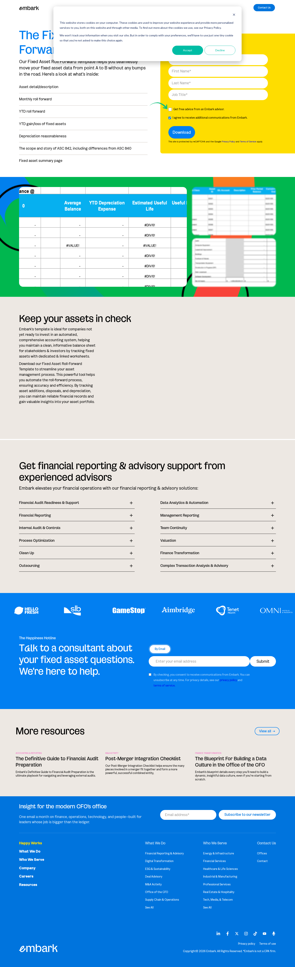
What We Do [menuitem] (29, 851)
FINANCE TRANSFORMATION (208, 753)
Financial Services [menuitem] (214, 861)
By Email (160, 649)
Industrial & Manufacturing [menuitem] (220, 876)
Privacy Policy (228, 141)
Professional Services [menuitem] (217, 884)
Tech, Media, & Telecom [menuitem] (218, 899)
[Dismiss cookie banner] (234, 15)
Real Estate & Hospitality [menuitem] (218, 892)
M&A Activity (111, 753)
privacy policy (228, 680)
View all (265, 731)
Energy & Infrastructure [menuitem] (218, 853)
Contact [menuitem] (262, 861)
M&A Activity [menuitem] (153, 884)
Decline (220, 50)
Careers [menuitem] (26, 876)
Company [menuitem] (27, 868)
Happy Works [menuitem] (30, 843)
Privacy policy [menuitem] (246, 943)
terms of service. (164, 685)
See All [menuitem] (149, 907)
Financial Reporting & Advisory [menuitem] (164, 853)
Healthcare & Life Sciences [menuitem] (220, 868)
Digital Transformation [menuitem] (159, 861)
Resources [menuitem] (28, 885)
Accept (187, 50)
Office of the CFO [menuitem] (156, 892)
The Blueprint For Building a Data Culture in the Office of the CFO (231, 762)
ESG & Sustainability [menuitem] (157, 868)
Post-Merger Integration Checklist (143, 758)
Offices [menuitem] (262, 853)
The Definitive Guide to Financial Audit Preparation (57, 762)
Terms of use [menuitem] (267, 943)
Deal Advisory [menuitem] (153, 876)
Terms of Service (248, 141)
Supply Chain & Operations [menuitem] (162, 899)
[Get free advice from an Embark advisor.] (218, 109)
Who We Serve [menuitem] (31, 860)
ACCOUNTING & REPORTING (29, 753)
